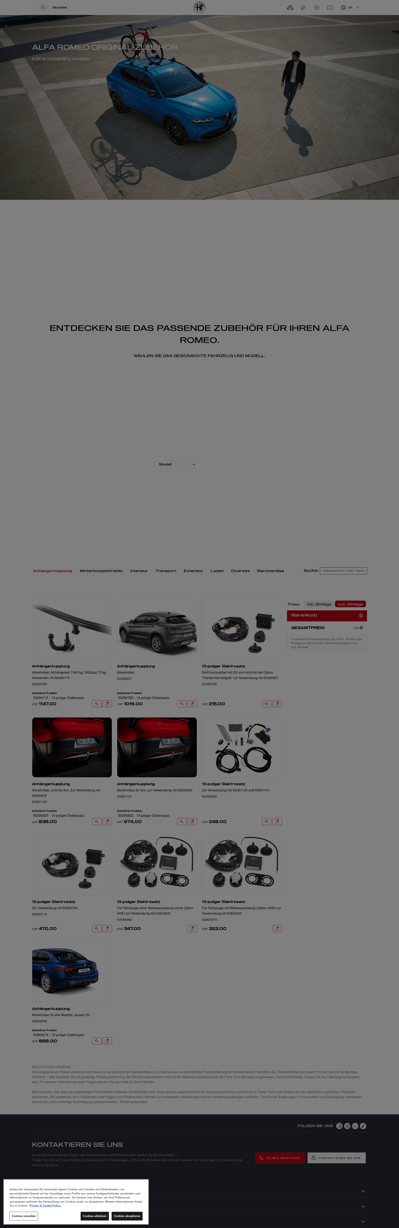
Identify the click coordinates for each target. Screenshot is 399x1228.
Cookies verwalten (24, 1216)
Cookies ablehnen (94, 1216)
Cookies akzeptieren (127, 1216)
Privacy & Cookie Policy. (45, 1205)
